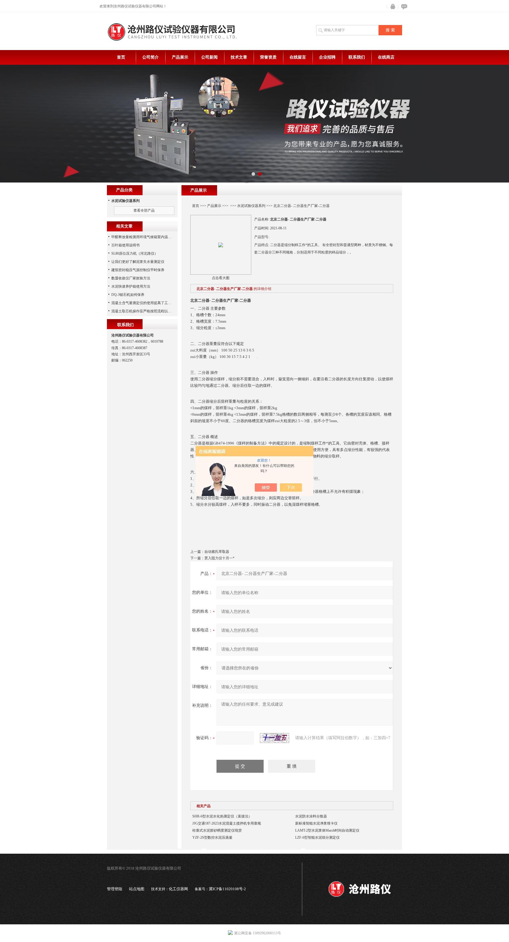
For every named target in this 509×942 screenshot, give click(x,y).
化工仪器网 (178, 889)
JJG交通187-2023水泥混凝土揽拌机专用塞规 (226, 823)
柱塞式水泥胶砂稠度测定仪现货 (217, 830)
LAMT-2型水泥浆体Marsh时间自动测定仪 (327, 830)
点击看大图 (220, 278)
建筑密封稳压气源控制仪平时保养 (137, 270)
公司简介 (150, 57)
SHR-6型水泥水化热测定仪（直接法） (222, 816)
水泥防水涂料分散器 (311, 816)
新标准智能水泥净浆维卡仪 (316, 823)
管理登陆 (114, 889)
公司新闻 (209, 57)
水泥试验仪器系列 (251, 206)
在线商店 (386, 57)
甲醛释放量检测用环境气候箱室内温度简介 (145, 237)
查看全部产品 (144, 210)
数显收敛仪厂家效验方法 (130, 278)
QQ (391, 6)
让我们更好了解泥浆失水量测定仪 (137, 262)
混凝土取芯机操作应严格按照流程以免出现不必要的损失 (155, 311)
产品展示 (180, 57)
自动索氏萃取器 (216, 552)
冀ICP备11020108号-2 (227, 889)
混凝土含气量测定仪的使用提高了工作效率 (145, 303)
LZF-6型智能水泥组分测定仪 (317, 837)
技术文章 (239, 57)
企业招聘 (327, 57)
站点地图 (136, 889)
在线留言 (298, 57)
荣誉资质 (268, 57)
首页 (121, 57)
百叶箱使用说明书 (125, 245)
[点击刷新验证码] (274, 738)
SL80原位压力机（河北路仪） (134, 253)
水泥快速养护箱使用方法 (130, 286)
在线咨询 (403, 6)
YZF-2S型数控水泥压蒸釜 (212, 837)
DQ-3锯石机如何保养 (127, 295)
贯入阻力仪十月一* (219, 558)
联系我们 (356, 57)
